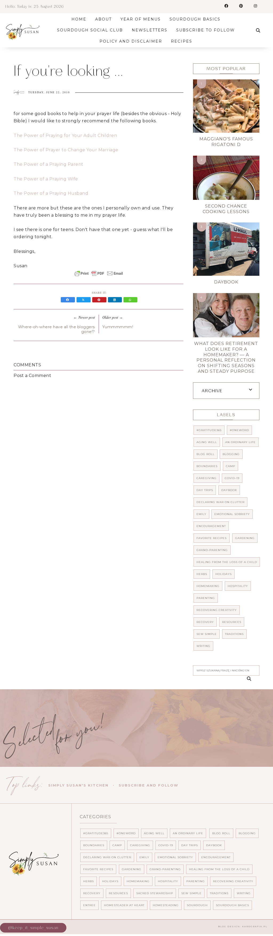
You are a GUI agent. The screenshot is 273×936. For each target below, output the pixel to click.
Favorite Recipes (211, 538)
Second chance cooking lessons (226, 209)
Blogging (231, 454)
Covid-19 (232, 478)
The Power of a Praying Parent (48, 164)
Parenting (205, 598)
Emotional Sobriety (232, 514)
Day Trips (204, 490)
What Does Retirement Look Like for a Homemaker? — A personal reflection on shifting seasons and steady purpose (226, 357)
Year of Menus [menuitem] (141, 19)
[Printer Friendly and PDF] (99, 276)
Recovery (205, 622)
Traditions (234, 634)
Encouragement (211, 526)
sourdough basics (232, 905)
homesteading (166, 905)
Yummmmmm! (117, 327)
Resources (231, 622)
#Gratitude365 (209, 430)
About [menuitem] (103, 19)
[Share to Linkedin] (115, 300)
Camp (230, 466)
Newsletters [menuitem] (149, 30)
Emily (201, 514)
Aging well (206, 442)
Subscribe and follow (148, 785)
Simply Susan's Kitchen (78, 785)
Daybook (226, 282)
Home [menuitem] (78, 19)
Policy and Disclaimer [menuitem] (130, 41)
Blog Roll (205, 454)
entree (89, 905)
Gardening (245, 538)
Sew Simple (206, 634)
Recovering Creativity (216, 610)
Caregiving (206, 478)
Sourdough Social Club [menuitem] (90, 30)
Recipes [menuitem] (181, 41)
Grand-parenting (212, 550)
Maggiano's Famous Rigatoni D (226, 141)
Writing (203, 646)
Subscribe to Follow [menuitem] (205, 30)
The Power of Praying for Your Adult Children (65, 135)
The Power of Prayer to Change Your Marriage (66, 149)
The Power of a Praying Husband (51, 193)
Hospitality (238, 586)
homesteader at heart (124, 905)
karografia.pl (254, 926)
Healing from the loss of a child (226, 562)
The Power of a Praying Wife (46, 178)
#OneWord (239, 430)
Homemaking (207, 586)
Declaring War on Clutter (220, 502)
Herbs (201, 574)
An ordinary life (240, 442)
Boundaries (207, 466)
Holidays (223, 574)
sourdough (197, 905)
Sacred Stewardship (154, 893)
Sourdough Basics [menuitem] (195, 19)
